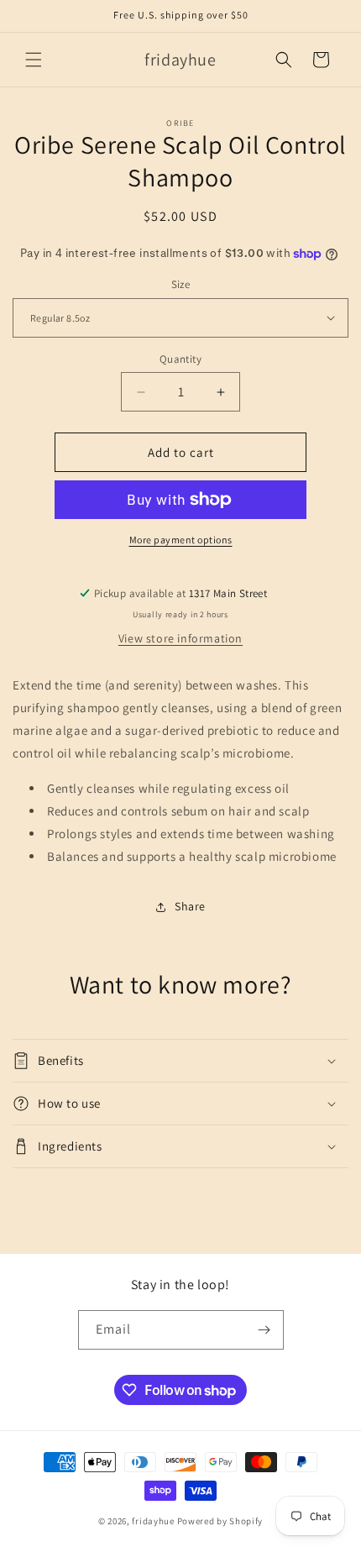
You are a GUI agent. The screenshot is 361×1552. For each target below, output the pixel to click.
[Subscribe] (264, 1330)
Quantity (180, 359)
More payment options (181, 539)
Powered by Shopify (220, 1521)
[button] (33, 59)
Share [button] (190, 906)
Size (181, 284)
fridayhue (153, 1521)
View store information (180, 638)
